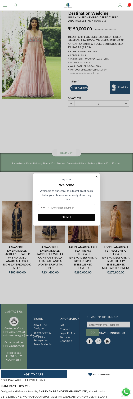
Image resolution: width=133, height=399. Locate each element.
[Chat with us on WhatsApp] (126, 391)
